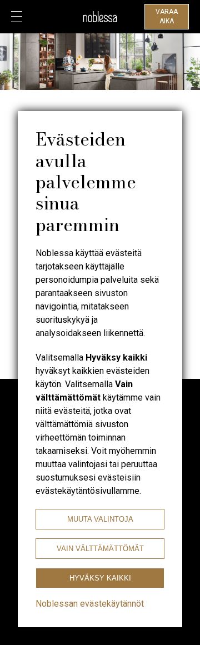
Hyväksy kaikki (100, 578)
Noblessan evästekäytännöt (90, 603)
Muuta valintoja (100, 519)
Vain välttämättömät (100, 548)
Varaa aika (167, 16)
